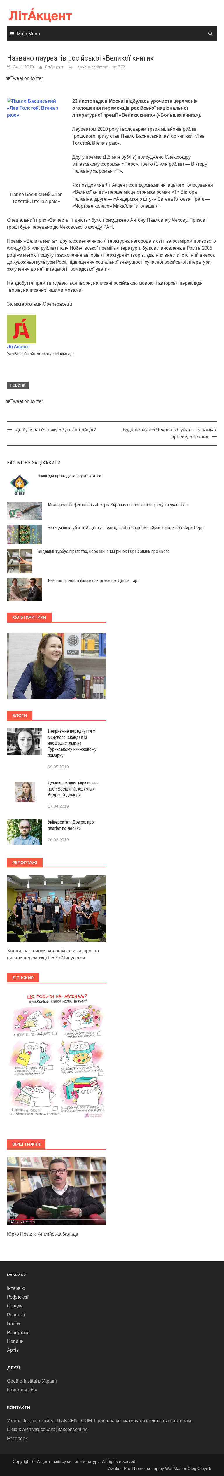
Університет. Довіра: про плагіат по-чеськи (71, 825)
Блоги (13, 1323)
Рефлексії (17, 1297)
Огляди (15, 1305)
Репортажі (18, 1332)
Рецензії (16, 1314)
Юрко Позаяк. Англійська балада (42, 1234)
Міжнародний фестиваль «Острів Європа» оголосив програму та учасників (118, 505)
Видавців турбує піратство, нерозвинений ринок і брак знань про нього (104, 551)
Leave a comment (91, 66)
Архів (13, 1350)
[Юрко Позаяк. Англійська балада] (56, 1190)
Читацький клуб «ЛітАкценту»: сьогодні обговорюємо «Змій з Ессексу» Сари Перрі (126, 527)
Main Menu (28, 33)
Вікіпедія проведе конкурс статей (69, 475)
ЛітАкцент (54, 66)
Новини (18, 385)
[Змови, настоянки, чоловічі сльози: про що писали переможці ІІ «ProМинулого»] (56, 907)
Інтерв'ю (16, 1288)
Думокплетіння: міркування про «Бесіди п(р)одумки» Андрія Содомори (73, 789)
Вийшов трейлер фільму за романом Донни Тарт (93, 580)
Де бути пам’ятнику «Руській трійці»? (56, 429)
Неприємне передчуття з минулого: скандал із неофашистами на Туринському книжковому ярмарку (72, 743)
